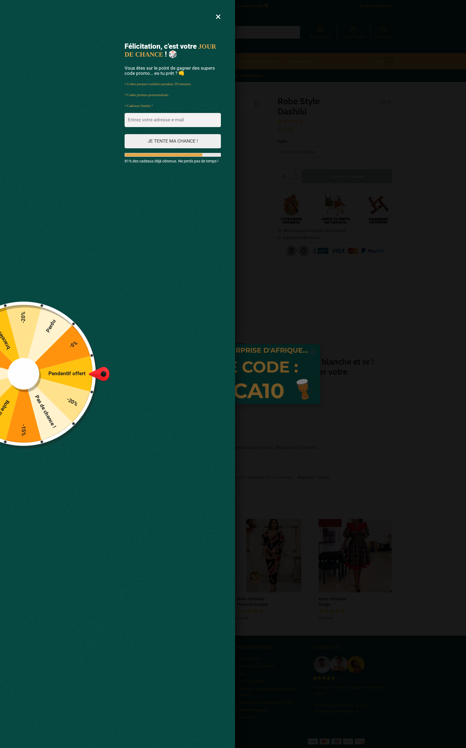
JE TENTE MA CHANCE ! (173, 141)
